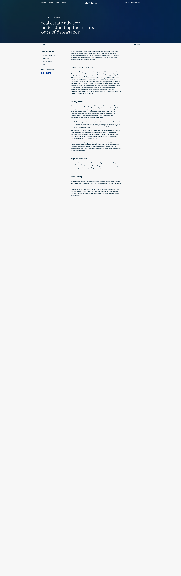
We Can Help (45, 65)
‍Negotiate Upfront (47, 61)
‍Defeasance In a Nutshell (48, 55)
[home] (90, 3)
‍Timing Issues (45, 58)
